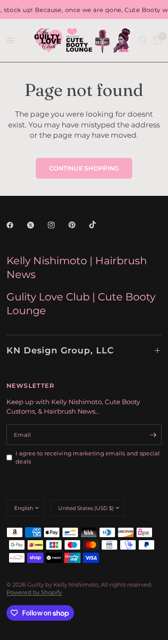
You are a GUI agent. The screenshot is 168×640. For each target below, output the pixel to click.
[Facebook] (15, 225)
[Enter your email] (153, 434)
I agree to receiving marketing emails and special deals (88, 457)
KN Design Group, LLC (60, 350)
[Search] (143, 40)
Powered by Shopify (34, 592)
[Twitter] (36, 225)
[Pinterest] (77, 225)
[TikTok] (98, 224)
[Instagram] (57, 225)
